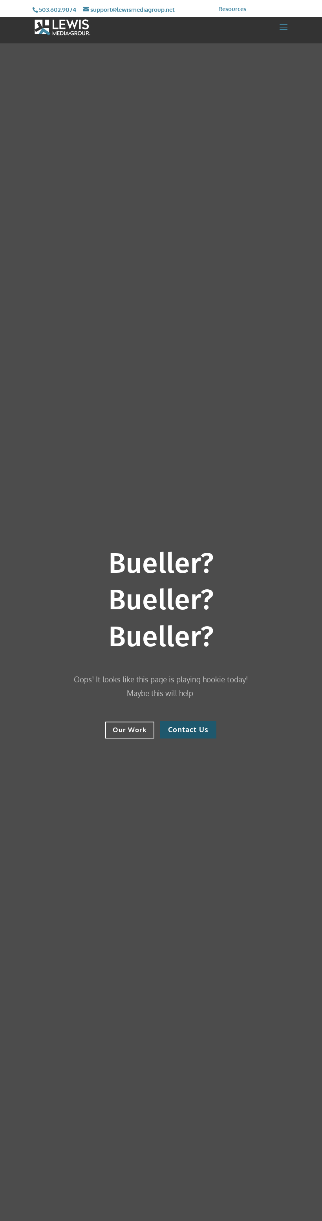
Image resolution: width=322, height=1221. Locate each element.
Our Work (130, 730)
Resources (232, 9)
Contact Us (188, 729)
